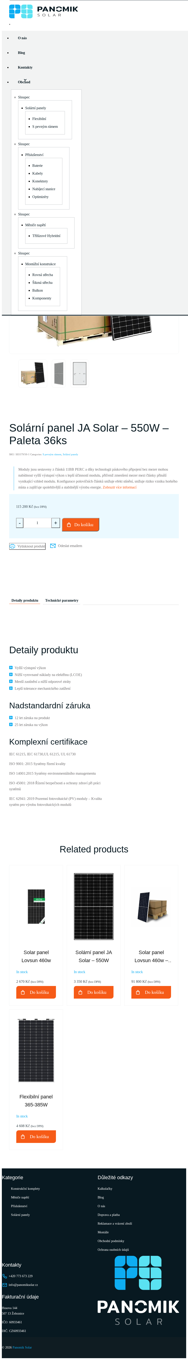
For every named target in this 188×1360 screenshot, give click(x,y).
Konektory (40, 181)
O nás (22, 38)
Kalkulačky (105, 1188)
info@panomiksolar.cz (23, 1285)
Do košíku (83, 524)
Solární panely (35, 108)
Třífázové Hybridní (46, 236)
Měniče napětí (35, 225)
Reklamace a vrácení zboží (115, 1223)
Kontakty (25, 67)
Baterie (37, 166)
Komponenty (41, 298)
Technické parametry (61, 600)
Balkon (37, 290)
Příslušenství (34, 155)
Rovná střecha (42, 275)
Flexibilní (39, 119)
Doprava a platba (109, 1215)
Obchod (24, 82)
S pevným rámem (45, 126)
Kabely (37, 173)
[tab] (25, 599)
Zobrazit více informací (119, 487)
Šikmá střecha (42, 283)
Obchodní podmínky (111, 1241)
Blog (21, 53)
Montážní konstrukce (40, 264)
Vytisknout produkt (31, 546)
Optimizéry (40, 197)
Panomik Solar (22, 1347)
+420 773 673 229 (21, 1276)
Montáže (103, 1232)
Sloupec (24, 97)
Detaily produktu (24, 600)
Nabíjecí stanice (43, 189)
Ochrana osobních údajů (113, 1249)
